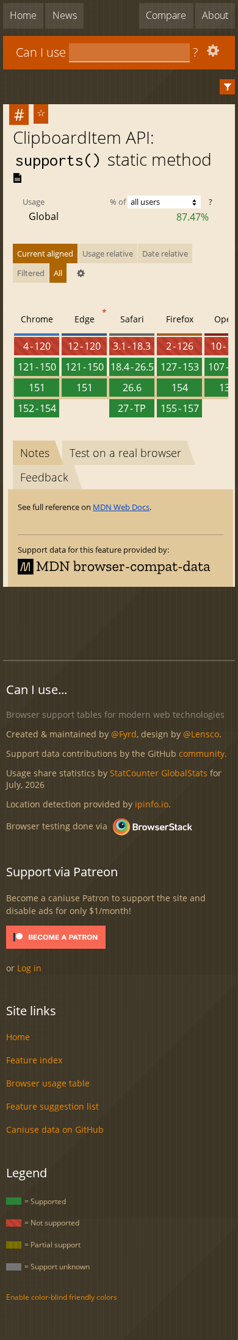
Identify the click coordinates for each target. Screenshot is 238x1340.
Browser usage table (48, 1083)
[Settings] (211, 53)
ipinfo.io (151, 804)
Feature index (34, 1060)
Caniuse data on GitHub (55, 1129)
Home (23, 15)
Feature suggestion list (52, 1106)
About (215, 15)
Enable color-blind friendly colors (61, 1297)
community (202, 753)
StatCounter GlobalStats (158, 773)
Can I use (41, 52)
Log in (29, 968)
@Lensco (201, 734)
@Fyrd (124, 734)
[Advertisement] (120, 621)
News (64, 15)
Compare (166, 15)
